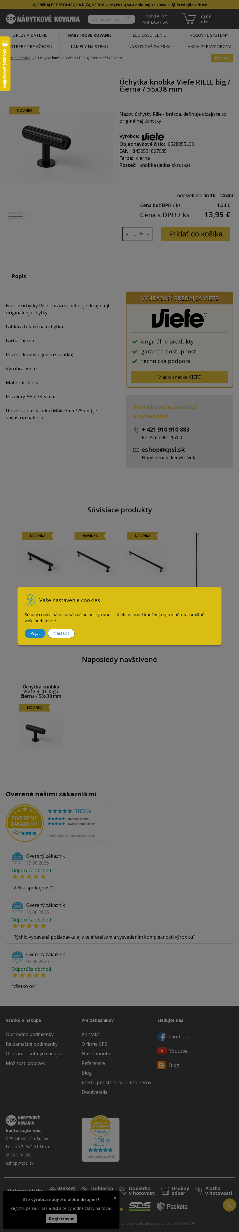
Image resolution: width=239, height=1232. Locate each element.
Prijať (35, 633)
